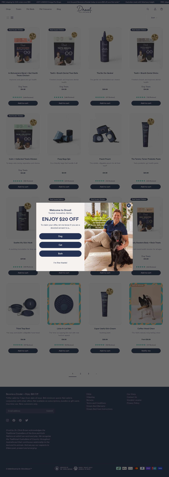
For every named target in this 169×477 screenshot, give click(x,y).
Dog (60, 236)
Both (60, 253)
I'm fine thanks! (60, 263)
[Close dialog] (129, 205)
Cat (60, 245)
